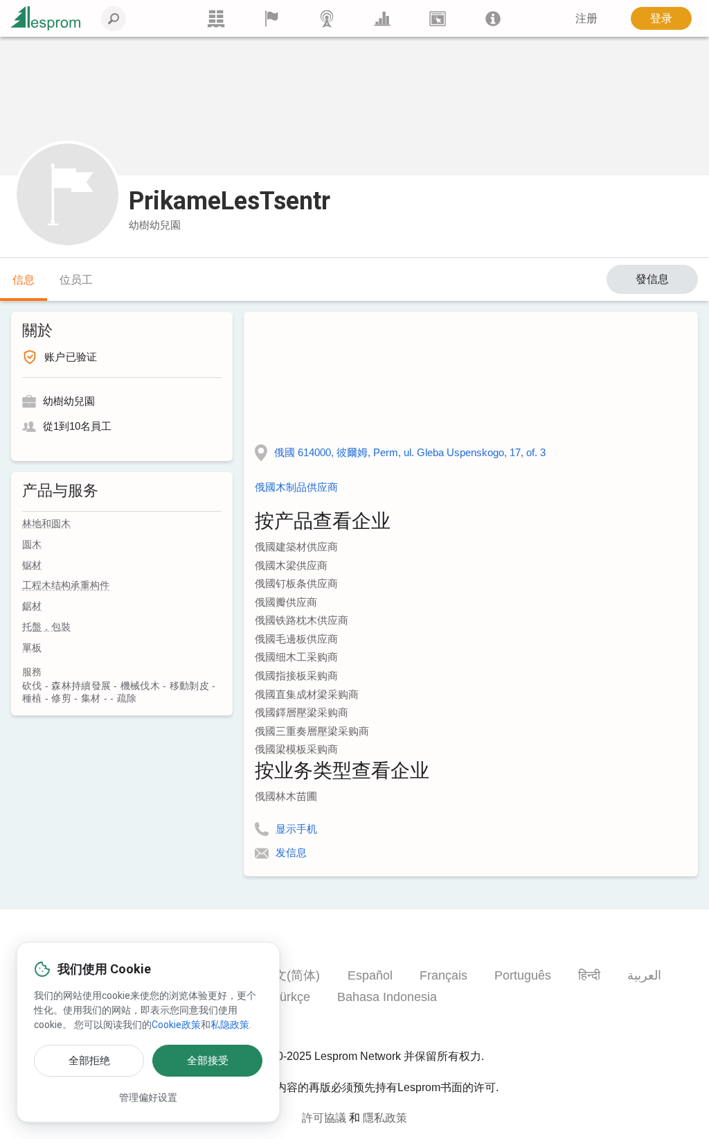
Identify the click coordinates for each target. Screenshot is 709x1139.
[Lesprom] (493, 18)
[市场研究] (382, 18)
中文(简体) (291, 975)
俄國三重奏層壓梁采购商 (312, 731)
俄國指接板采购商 (296, 675)
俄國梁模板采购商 (296, 749)
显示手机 (296, 829)
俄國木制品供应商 (296, 487)
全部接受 (207, 1060)
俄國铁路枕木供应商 (301, 620)
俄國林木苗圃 (286, 796)
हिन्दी (589, 975)
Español (370, 975)
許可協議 (324, 1118)
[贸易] (216, 18)
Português (522, 975)
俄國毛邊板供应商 (296, 639)
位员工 (76, 280)
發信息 (652, 279)
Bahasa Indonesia (387, 997)
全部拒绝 (89, 1060)
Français (443, 975)
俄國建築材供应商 (296, 547)
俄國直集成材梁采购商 (307, 694)
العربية (644, 975)
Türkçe (291, 997)
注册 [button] (586, 18)
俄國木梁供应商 (291, 565)
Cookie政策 (176, 1024)
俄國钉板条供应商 (296, 583)
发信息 (291, 852)
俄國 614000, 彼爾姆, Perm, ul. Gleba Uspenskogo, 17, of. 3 (410, 452)
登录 (661, 18)
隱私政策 (385, 1118)
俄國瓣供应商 (286, 602)
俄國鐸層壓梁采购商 (301, 712)
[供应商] (271, 18)
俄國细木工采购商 (296, 657)
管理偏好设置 (148, 1097)
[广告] (437, 18)
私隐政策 (229, 1024)
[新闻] (327, 18)
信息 (23, 280)
